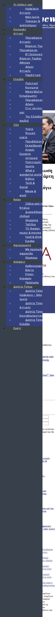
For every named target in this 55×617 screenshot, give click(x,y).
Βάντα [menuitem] (29, 270)
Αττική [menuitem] (18, 33)
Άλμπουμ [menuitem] (31, 257)
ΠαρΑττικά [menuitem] (32, 75)
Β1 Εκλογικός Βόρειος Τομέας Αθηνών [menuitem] (32, 58)
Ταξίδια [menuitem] (30, 224)
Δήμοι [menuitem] (29, 104)
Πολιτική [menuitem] (31, 83)
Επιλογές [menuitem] (19, 29)
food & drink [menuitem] (33, 237)
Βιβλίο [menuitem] (29, 178)
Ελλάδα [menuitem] (18, 79)
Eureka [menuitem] (30, 241)
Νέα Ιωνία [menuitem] (32, 17)
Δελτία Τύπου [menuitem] (23, 286)
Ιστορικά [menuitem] (31, 158)
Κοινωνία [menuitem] (31, 87)
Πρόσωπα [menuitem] (32, 282)
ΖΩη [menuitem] (16, 124)
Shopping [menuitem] (31, 220)
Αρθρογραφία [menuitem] (34, 266)
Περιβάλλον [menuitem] (33, 141)
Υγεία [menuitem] (29, 129)
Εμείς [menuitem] (17, 328)
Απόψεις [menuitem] (19, 261)
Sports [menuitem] (29, 166)
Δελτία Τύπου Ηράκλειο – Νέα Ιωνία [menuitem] (32, 295)
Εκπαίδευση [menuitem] (33, 145)
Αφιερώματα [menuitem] (22, 245)
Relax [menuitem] (17, 199)
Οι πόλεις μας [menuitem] (23, 4)
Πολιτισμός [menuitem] (33, 162)
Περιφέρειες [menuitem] (34, 100)
